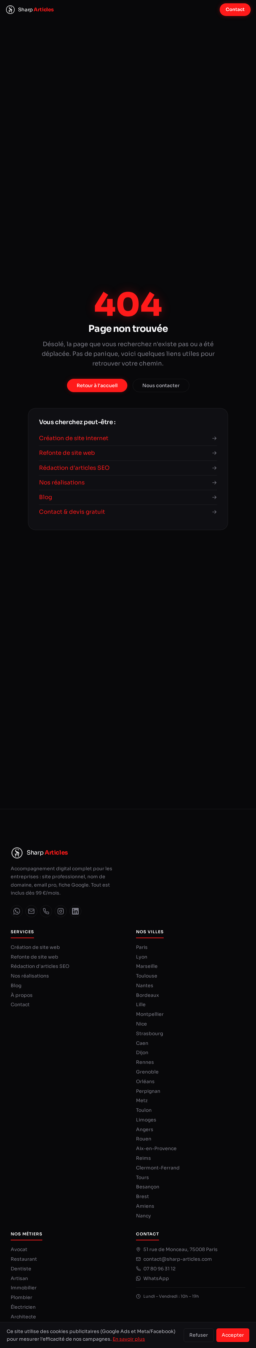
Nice (141, 1024)
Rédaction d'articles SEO (40, 966)
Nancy (143, 1216)
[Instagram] (61, 911)
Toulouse (146, 976)
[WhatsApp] (17, 911)
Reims (143, 1158)
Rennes (145, 1062)
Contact (235, 9)
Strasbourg (149, 1033)
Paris (142, 947)
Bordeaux (147, 995)
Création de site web (35, 947)
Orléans (145, 1081)
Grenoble (147, 1072)
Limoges (146, 1120)
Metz (142, 1100)
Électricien (23, 1307)
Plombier (21, 1297)
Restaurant (24, 1259)
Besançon (147, 1187)
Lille (141, 1005)
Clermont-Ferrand (158, 1168)
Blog (16, 986)
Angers (144, 1129)
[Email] (31, 911)
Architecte (23, 1317)
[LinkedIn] (75, 911)
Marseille (147, 966)
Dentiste (21, 1269)
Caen (142, 1043)
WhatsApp (156, 1278)
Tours (142, 1177)
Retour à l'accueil (97, 385)
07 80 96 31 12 (159, 1269)
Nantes (144, 986)
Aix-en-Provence (156, 1148)
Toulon (144, 1110)
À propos (22, 995)
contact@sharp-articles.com (177, 1259)
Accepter (233, 1335)
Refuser (198, 1335)
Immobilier (24, 1288)
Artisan (19, 1278)
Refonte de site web (34, 957)
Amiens (145, 1206)
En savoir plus (129, 1339)
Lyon (141, 957)
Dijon (142, 1052)
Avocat (19, 1249)
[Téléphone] (46, 911)
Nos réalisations (30, 976)
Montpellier (150, 1014)
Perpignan (148, 1091)
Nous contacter (161, 385)
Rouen (143, 1139)
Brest (142, 1196)
